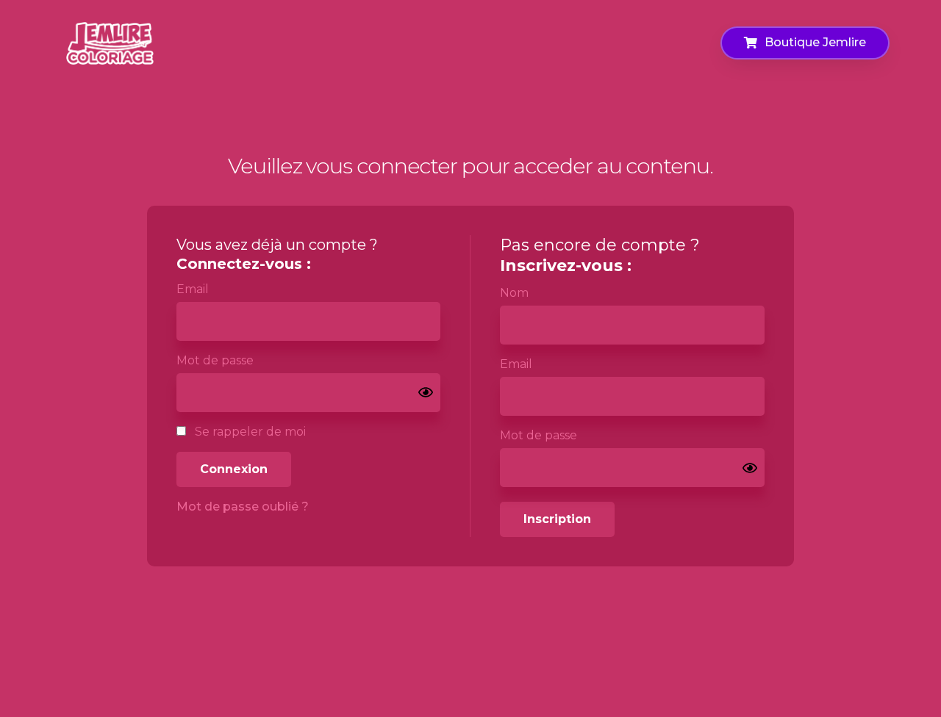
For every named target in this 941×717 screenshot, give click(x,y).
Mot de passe (215, 360)
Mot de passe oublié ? (242, 507)
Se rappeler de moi (249, 432)
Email (192, 289)
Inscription (557, 519)
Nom (514, 293)
